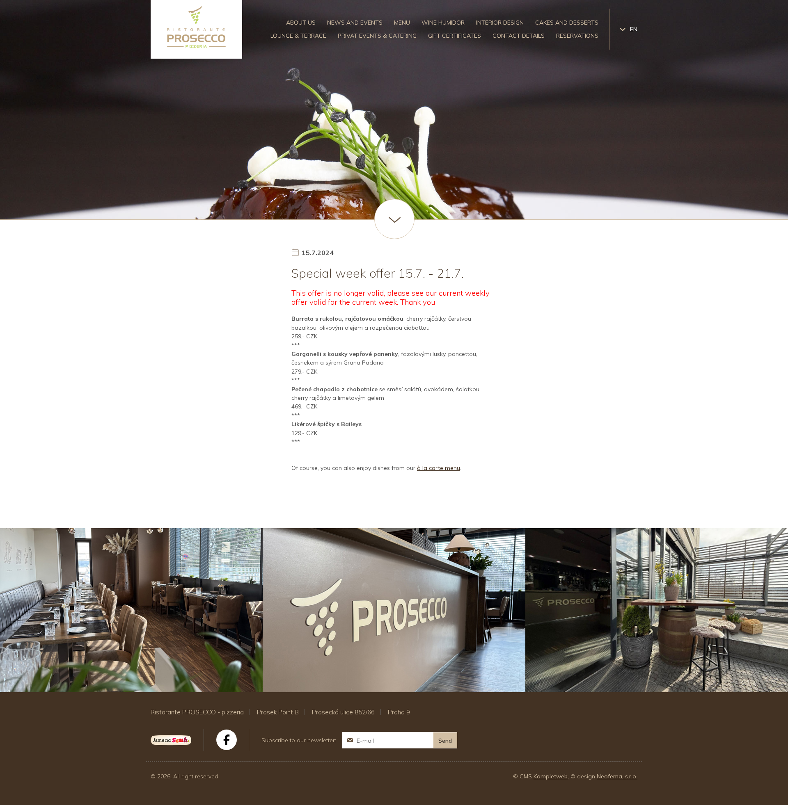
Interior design (500, 22)
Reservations (577, 35)
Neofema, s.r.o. (617, 776)
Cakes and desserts (566, 22)
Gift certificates (454, 35)
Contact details (518, 35)
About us (301, 22)
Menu (402, 22)
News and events (355, 22)
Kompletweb (551, 776)
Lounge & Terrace (298, 35)
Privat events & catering (377, 35)
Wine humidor (443, 22)
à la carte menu (438, 468)
